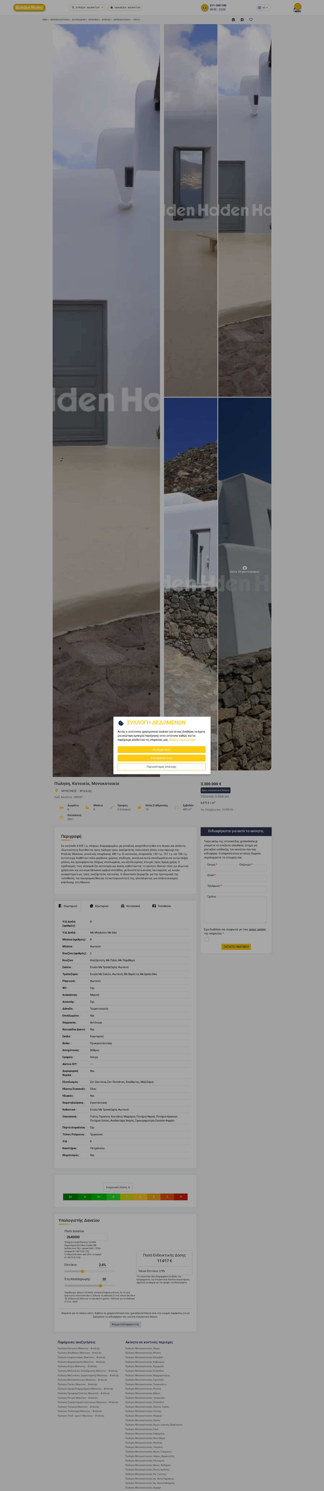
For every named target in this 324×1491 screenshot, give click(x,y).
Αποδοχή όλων (162, 749)
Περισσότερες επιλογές (161, 766)
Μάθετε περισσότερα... (183, 739)
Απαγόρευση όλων (161, 758)
